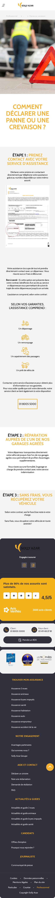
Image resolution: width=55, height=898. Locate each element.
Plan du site (39, 882)
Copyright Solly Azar (28, 892)
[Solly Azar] (25, 5)
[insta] (24, 565)
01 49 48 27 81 (45, 631)
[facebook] (33, 565)
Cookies (13, 878)
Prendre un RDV (29, 640)
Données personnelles (34, 878)
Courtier (26, 887)
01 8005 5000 (27, 404)
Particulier (12, 887)
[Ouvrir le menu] (3, 5)
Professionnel (43, 887)
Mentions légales (20, 882)
